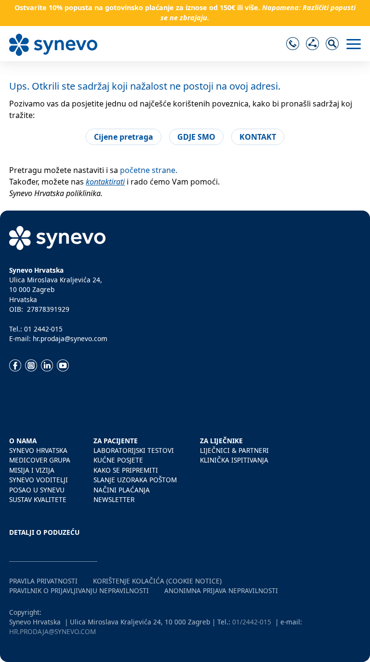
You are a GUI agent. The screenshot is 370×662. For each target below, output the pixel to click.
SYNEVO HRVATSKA (38, 450)
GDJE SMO (196, 137)
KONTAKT (257, 137)
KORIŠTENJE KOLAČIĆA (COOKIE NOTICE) (157, 580)
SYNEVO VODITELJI (38, 479)
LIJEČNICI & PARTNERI (234, 450)
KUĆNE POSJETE (118, 459)
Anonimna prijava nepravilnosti (221, 590)
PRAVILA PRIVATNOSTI (43, 580)
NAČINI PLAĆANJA (121, 489)
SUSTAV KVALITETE (37, 499)
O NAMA (23, 440)
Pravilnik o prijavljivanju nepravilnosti (79, 590)
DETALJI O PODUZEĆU (44, 532)
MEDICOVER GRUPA (39, 459)
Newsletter (113, 499)
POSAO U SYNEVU (37, 489)
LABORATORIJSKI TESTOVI (133, 450)
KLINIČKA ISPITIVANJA (234, 459)
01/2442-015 (251, 621)
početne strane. (148, 170)
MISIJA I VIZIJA (31, 470)
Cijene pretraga (123, 137)
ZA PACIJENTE (115, 440)
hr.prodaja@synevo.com (52, 631)
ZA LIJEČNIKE (221, 440)
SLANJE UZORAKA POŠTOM (135, 479)
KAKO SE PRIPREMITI (125, 470)
